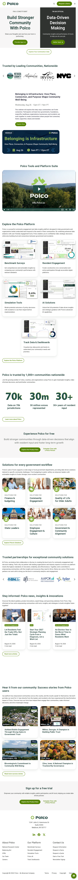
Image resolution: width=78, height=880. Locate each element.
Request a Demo (58, 850)
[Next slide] (74, 76)
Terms (47, 873)
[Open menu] (75, 4)
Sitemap (71, 873)
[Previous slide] (3, 76)
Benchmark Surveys (34, 847)
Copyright (63, 873)
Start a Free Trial (58, 856)
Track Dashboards (33, 859)
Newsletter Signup (59, 859)
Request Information (59, 847)
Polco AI (30, 856)
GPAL (4, 853)
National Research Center (10, 847)
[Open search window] (54, 4)
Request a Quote (58, 853)
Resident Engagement (34, 850)
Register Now (21, 124)
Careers (5, 859)
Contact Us (58, 842)
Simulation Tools (33, 853)
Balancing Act (6, 850)
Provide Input (19, 42)
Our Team (5, 856)
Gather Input (57, 42)
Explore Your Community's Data (39, 52)
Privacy (54, 873)
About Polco (8, 842)
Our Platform (34, 842)
